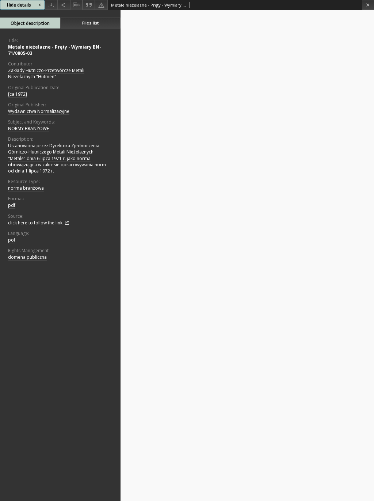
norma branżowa (26, 188)
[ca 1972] (17, 94)
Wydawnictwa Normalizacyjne (38, 111)
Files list (90, 23)
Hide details (19, 5)
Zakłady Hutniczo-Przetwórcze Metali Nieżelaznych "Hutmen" (46, 73)
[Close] (368, 5)
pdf (11, 205)
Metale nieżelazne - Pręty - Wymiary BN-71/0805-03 (54, 50)
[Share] (63, 5)
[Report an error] (101, 5)
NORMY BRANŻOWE (28, 128)
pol (11, 240)
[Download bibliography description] (76, 5)
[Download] (51, 5)
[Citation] (89, 5)
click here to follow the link (36, 223)
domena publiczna (27, 257)
